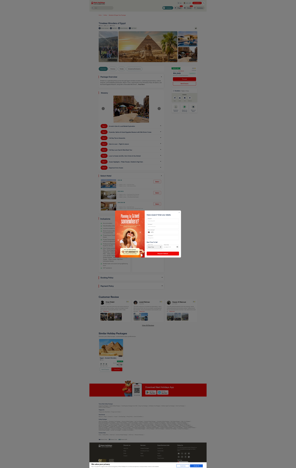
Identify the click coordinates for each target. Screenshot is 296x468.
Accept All (196, 466)
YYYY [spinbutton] (169, 247)
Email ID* (150, 218)
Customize (183, 466)
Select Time (150, 244)
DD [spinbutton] (164, 247)
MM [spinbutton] (167, 247)
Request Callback (163, 253)
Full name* (150, 224)
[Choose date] (177, 247)
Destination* (150, 235)
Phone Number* (151, 230)
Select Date (166, 244)
